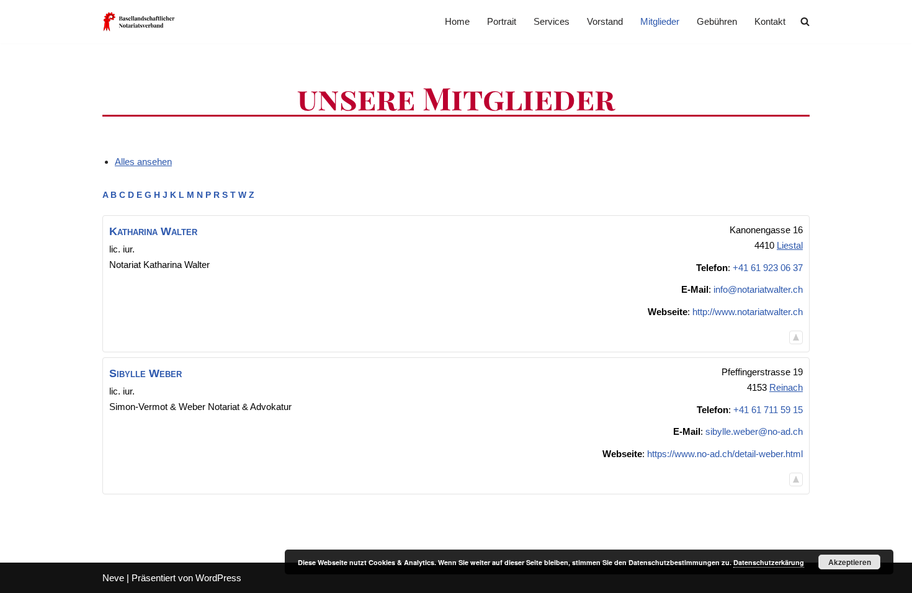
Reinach (786, 387)
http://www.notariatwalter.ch (747, 311)
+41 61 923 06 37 (768, 267)
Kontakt (769, 21)
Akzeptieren (849, 562)
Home (457, 21)
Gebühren (717, 21)
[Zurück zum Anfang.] (796, 337)
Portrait (501, 21)
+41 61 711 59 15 (768, 409)
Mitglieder (659, 21)
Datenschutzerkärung (768, 562)
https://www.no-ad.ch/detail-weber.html (725, 453)
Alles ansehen (143, 161)
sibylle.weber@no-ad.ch (754, 431)
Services (552, 21)
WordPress (218, 578)
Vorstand (605, 21)
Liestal (790, 245)
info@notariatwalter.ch (758, 289)
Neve (113, 578)
